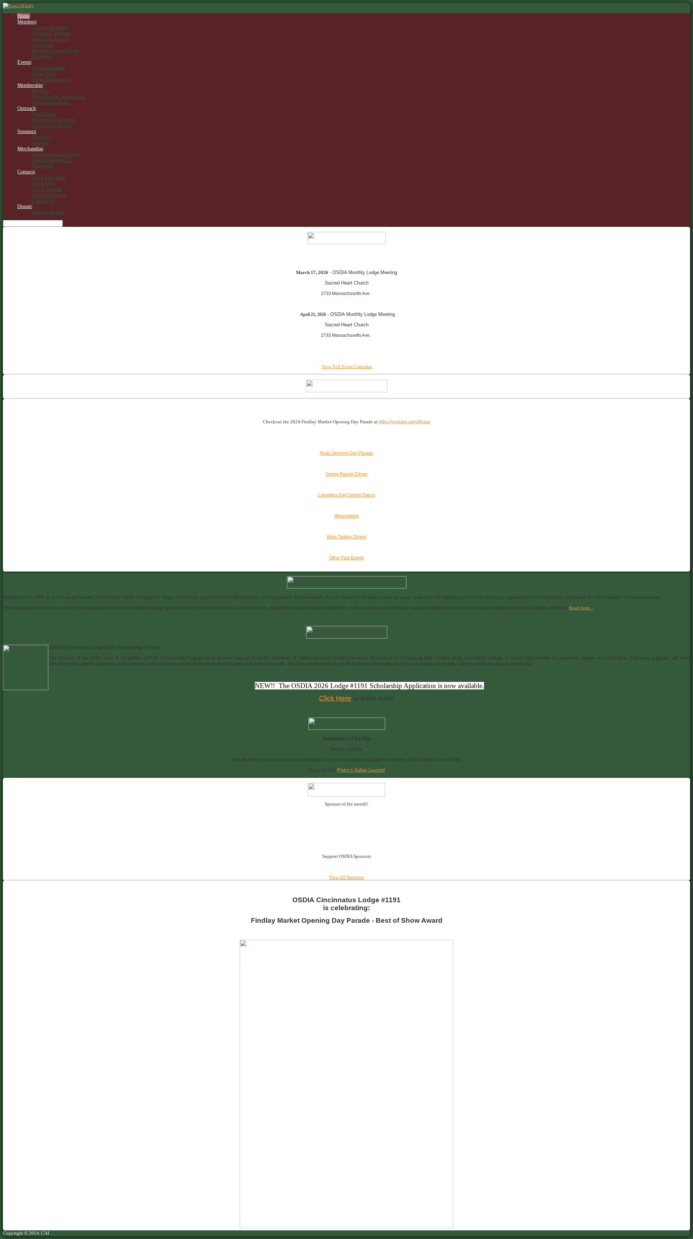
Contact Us (43, 200)
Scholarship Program (53, 120)
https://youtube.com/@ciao (404, 421)
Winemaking (346, 516)
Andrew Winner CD (52, 160)
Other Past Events (346, 557)
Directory (42, 137)
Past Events (44, 114)
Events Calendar (48, 68)
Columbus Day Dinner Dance (346, 495)
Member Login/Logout (55, 50)
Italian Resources (49, 195)
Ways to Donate (48, 212)
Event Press (44, 73)
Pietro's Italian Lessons (55, 154)
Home (23, 16)
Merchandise (30, 148)
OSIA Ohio (43, 183)
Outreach (26, 108)
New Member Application (58, 97)
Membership (30, 85)
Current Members (50, 27)
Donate (24, 206)
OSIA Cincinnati (49, 177)
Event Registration (51, 79)
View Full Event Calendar (347, 366)
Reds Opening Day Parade (346, 453)
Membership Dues (50, 102)
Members (26, 22)
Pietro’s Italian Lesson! (361, 770)
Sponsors (26, 131)
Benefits (40, 91)
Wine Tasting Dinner (346, 536)
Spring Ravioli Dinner (347, 474)
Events (24, 62)
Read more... (581, 607)
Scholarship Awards (52, 125)
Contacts (26, 172)
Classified (42, 166)
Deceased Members (51, 33)
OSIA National (47, 189)
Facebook (42, 56)
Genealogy (43, 45)
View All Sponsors (346, 877)
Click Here (335, 698)
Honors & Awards (50, 39)
